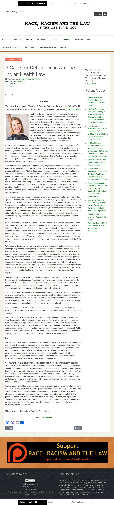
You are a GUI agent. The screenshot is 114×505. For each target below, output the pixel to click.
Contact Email (91, 84)
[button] (29, 39)
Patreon (14, 95)
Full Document (73, 109)
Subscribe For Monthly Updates (32, 3)
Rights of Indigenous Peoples (30, 79)
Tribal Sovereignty (19, 81)
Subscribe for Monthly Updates (32, 502)
